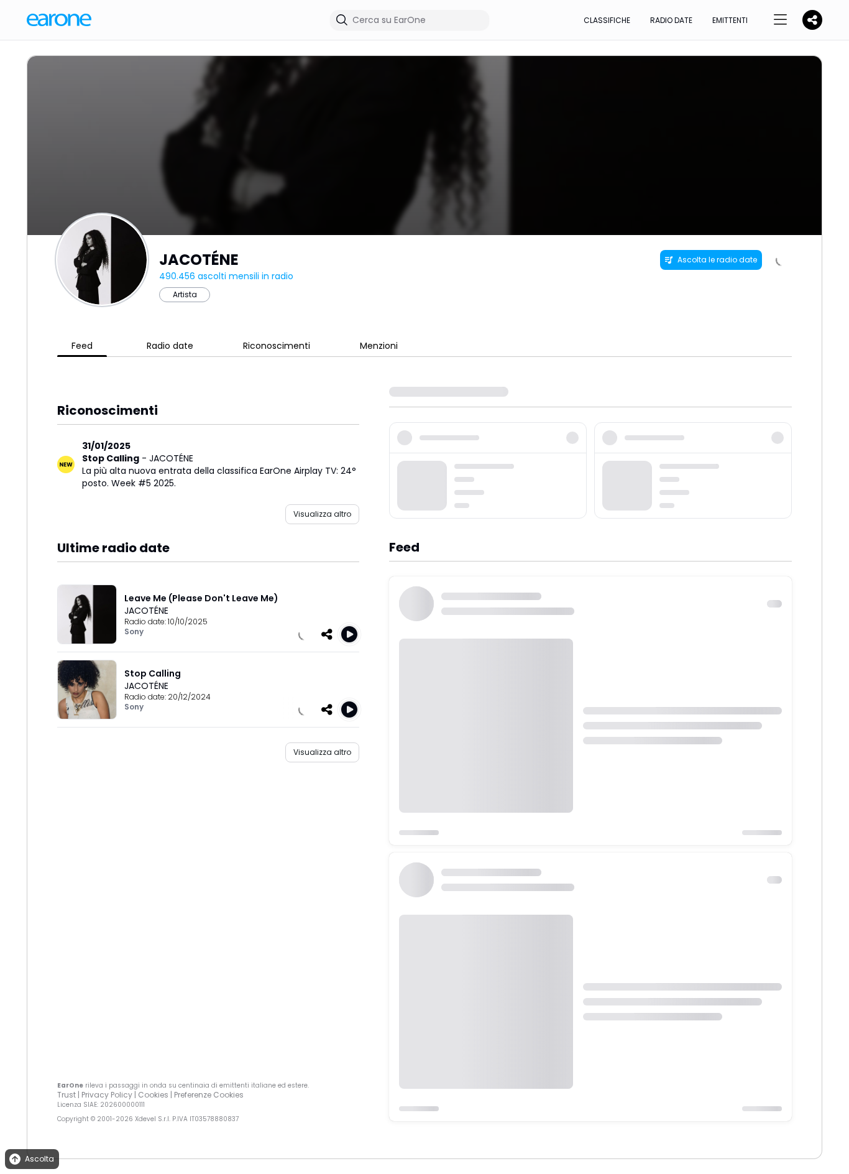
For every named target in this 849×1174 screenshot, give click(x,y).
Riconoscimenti (276, 346)
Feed (82, 346)
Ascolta (39, 1158)
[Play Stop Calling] (349, 709)
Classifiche (607, 20)
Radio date (671, 20)
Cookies (153, 1094)
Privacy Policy (106, 1094)
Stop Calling (110, 458)
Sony (134, 631)
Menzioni (379, 346)
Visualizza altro (322, 514)
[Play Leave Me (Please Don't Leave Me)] (349, 634)
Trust (66, 1094)
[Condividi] (327, 634)
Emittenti (730, 20)
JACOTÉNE (171, 458)
